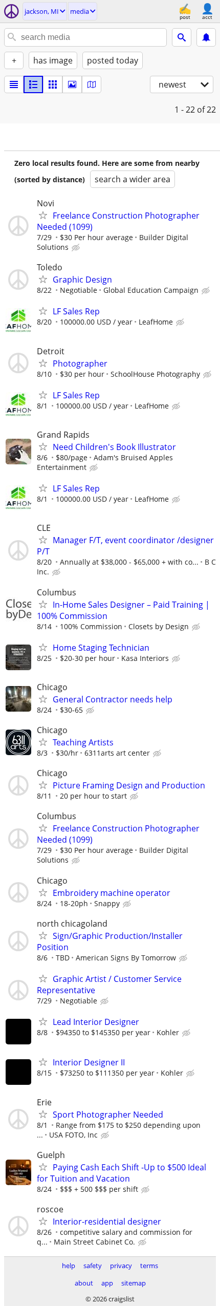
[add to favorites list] (43, 215)
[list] (14, 84)
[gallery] (72, 84)
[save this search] (206, 37)
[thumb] (33, 84)
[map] (91, 84)
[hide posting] (77, 248)
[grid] (52, 84)
